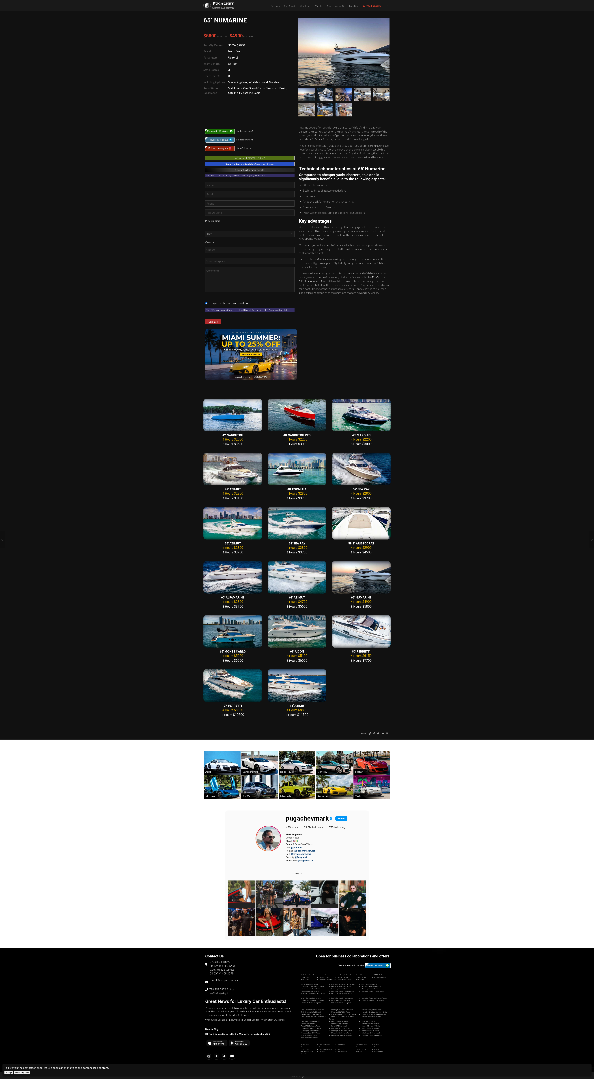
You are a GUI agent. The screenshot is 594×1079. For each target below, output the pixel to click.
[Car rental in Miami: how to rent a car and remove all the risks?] (2, 539)
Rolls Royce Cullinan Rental (371, 1033)
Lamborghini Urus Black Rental (341, 1030)
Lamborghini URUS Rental (370, 1030)
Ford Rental (305, 979)
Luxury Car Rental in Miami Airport (343, 984)
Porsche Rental (324, 977)
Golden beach (342, 1051)
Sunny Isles (341, 1047)
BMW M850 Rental (368, 1021)
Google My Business (222, 969)
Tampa (321, 1047)
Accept (9, 1072)
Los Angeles (235, 1019)
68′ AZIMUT (297, 597)
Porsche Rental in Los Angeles (311, 1003)
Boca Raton (341, 1044)
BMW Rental (378, 975)
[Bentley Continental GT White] (591, 539)
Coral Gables (305, 1054)
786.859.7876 (217, 989)
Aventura (322, 1051)
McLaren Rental (343, 977)
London (255, 1019)
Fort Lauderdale (324, 1044)
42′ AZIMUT (233, 489)
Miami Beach (305, 1044)
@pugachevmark (257, 175)
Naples (376, 1044)
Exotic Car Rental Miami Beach (341, 993)
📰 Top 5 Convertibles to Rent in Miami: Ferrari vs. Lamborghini (237, 1034)
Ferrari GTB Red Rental (339, 1026)
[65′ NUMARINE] (361, 577)
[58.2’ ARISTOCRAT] (361, 523)
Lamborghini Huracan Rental (340, 1028)
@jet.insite (296, 847)
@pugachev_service (304, 850)
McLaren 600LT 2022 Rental (340, 1012)
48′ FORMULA (296, 489)
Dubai (246, 1019)
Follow (341, 818)
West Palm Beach (361, 1044)
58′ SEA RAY (297, 543)
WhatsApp (220, 993)
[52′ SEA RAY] (361, 469)
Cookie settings (297, 1076)
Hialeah (376, 1049)
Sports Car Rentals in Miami (310, 989)
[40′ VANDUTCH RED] (297, 415)
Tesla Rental (360, 979)
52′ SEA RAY (361, 489)
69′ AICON (297, 651)
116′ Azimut (306, 281)
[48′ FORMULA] (297, 469)
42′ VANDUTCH (232, 435)
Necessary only (22, 1072)
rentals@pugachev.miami (224, 980)
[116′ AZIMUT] (297, 685)
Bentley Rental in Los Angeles (341, 1003)
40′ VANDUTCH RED (297, 435)
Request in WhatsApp (218, 131)
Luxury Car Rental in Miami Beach (372, 991)
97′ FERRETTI (233, 706)
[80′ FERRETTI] (361, 631)
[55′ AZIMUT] (232, 523)
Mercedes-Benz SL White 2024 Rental (374, 1012)
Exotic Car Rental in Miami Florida (342, 991)
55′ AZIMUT (233, 543)
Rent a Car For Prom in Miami (341, 986)
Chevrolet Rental (380, 977)
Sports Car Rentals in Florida (371, 986)
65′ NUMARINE (361, 597)
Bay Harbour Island (307, 1051)
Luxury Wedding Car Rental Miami (312, 986)
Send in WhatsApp (376, 965)
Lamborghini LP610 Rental (370, 1028)
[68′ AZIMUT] (297, 577)
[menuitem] (275, 5)
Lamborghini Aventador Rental (311, 1028)
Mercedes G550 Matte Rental (341, 1033)
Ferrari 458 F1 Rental (308, 1023)
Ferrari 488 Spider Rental (340, 1023)
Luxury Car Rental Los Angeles (311, 998)
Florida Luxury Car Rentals (310, 991)
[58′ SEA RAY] (297, 523)
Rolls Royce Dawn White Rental (341, 1035)
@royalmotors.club (301, 854)
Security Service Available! (240, 164)
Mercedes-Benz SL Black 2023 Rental (343, 1014)
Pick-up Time (212, 221)
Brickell (376, 1047)
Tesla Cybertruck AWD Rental (311, 1012)
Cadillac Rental (361, 977)
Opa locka (341, 1049)
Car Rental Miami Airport (309, 984)
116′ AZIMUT (297, 706)
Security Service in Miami (370, 984)
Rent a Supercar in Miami (339, 989)
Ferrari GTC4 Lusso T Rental (371, 1026)
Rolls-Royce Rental (307, 975)
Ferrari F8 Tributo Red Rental (311, 1014)
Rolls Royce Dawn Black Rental (372, 1035)
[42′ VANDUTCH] (232, 415)
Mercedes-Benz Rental (327, 979)
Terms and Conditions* (238, 303)
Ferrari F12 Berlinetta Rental (310, 1026)
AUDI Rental (305, 977)
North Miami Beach (325, 1049)
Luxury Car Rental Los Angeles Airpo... (374, 998)
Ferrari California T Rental (370, 1023)
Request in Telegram (218, 139)
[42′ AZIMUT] (232, 469)
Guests (209, 242)
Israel (282, 1019)
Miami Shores (378, 1051)
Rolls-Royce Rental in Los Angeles (373, 1000)
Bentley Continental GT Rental (371, 1017)
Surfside (359, 1051)
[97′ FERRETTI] (232, 685)
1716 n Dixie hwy (220, 961)
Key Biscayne (305, 1049)
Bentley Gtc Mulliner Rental (310, 1021)
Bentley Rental (324, 975)
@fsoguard (301, 857)
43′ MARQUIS (361, 435)
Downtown (359, 1047)
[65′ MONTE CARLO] (232, 631)
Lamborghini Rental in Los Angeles (312, 1000)
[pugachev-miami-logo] (218, 5)
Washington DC (269, 1019)
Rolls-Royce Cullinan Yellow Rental (312, 1010)
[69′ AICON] (297, 631)
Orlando (303, 1047)
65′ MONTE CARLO (233, 651)
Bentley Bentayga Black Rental (371, 1010)
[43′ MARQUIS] (361, 415)
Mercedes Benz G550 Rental (310, 1033)
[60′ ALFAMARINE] (232, 577)
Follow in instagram (218, 148)
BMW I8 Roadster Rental (339, 1021)
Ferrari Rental (360, 975)
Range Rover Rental (344, 979)
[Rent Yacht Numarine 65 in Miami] (344, 52)
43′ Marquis (378, 277)
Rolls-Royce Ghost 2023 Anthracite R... (314, 1017)
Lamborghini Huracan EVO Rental (342, 1010)
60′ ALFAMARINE (232, 597)
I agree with (231, 303)
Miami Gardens (361, 1049)
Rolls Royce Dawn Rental (309, 1035)
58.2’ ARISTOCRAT (361, 543)
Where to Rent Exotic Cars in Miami (313, 993)
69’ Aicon (321, 281)
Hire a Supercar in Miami (370, 989)
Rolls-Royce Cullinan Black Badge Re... (374, 1014)
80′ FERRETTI (361, 651)
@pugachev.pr (305, 860)
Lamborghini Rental (344, 975)
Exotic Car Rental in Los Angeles (342, 998)
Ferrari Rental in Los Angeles (341, 1000)
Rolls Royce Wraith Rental (310, 1037)
